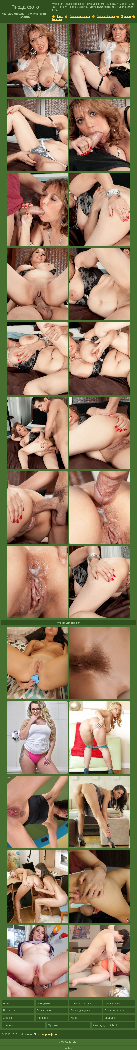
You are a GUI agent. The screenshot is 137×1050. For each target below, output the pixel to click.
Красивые (43, 1017)
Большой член (106, 16)
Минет (74, 1017)
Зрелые (126, 16)
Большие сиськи (80, 16)
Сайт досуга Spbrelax (106, 1025)
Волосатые (44, 1010)
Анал (60, 16)
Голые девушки (80, 1010)
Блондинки (43, 1003)
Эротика (53, 1025)
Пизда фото (25, 7)
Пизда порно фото (45, 1034)
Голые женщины (115, 1010)
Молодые (110, 1017)
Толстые (57, 19)
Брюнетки (9, 1010)
